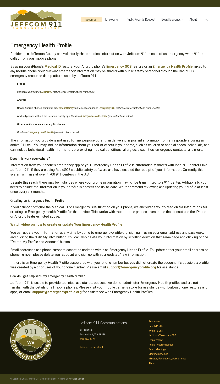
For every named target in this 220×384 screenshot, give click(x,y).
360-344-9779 (87, 339)
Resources (90, 19)
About (193, 19)
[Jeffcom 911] (36, 19)
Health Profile (156, 326)
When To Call (156, 330)
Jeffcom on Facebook (91, 347)
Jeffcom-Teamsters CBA (162, 335)
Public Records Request (141, 19)
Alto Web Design (76, 379)
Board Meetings (171, 19)
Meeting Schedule (158, 354)
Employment (112, 19)
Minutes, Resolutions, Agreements (167, 358)
